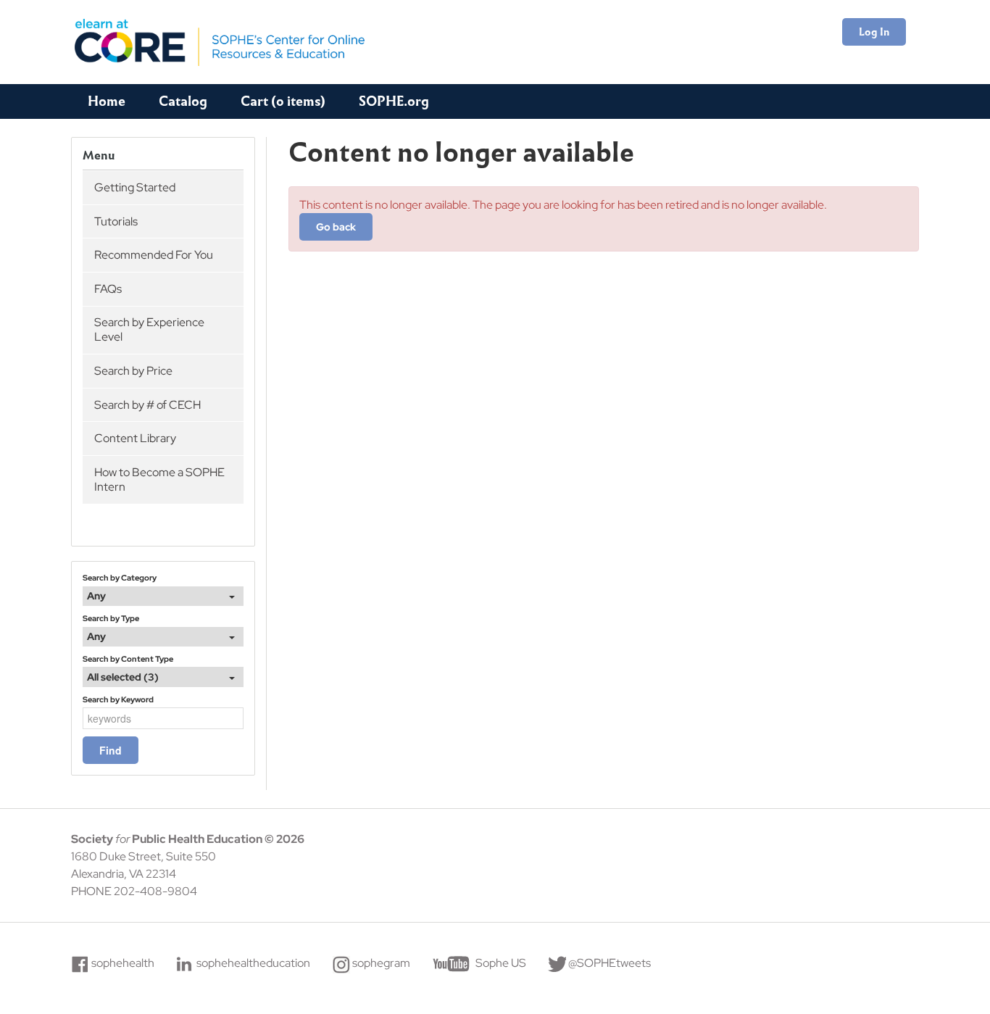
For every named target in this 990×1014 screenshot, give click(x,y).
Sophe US (500, 963)
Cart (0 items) (283, 101)
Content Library (135, 438)
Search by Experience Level (149, 329)
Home (106, 101)
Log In (874, 32)
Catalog (183, 101)
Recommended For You (153, 254)
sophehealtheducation (253, 963)
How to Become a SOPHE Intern (159, 479)
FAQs (108, 288)
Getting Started (134, 187)
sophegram (381, 963)
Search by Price (133, 370)
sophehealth (122, 963)
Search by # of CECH (147, 404)
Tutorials (116, 221)
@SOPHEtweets (609, 963)
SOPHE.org (394, 101)
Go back (336, 226)
